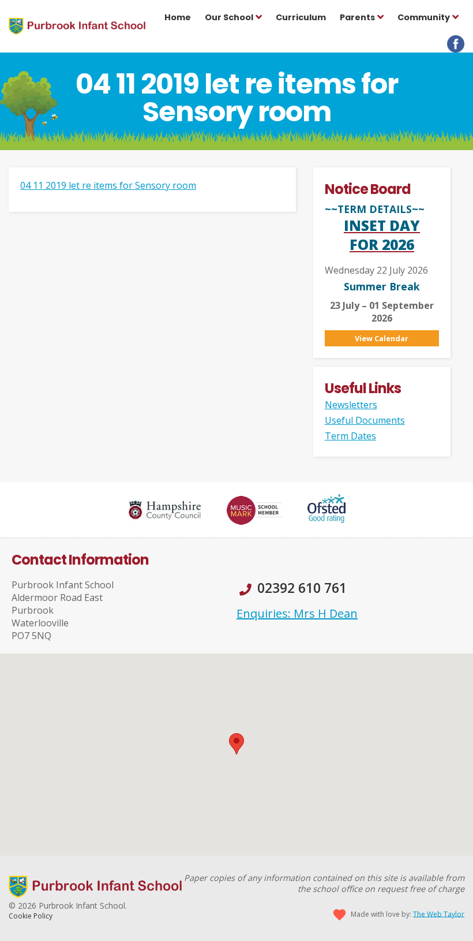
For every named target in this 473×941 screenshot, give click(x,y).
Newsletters (351, 404)
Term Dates (350, 436)
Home (177, 17)
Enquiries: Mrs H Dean (297, 613)
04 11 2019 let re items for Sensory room (108, 185)
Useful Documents (365, 420)
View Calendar (381, 338)
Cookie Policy (30, 916)
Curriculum (301, 17)
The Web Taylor (438, 913)
